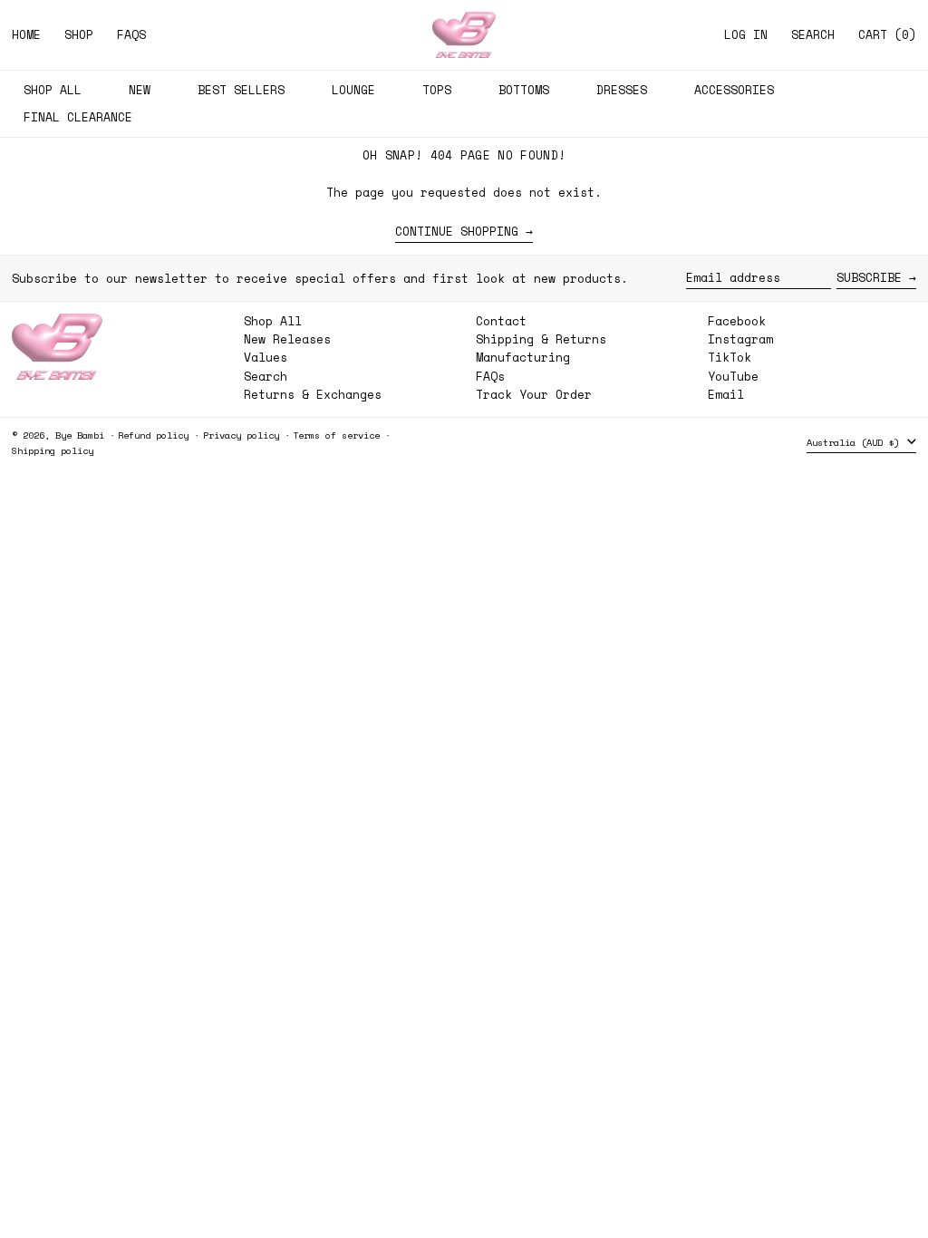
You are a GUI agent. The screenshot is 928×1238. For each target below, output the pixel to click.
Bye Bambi (79, 435)
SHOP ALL (53, 90)
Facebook (737, 321)
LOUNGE (353, 90)
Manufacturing (523, 357)
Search (265, 376)
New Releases (287, 339)
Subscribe (869, 277)
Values (265, 357)
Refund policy (153, 435)
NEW (139, 90)
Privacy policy (241, 435)
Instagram (740, 339)
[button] (813, 35)
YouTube (733, 376)
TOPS (436, 90)
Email (726, 394)
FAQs (490, 376)
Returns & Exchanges (313, 394)
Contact (501, 321)
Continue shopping (456, 232)
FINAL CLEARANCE (78, 117)
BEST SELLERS (241, 90)
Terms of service (336, 435)
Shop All (273, 321)
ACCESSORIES (734, 90)
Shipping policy (52, 450)
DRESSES (621, 90)
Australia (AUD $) (855, 442)
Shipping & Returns (541, 339)
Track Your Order (534, 394)
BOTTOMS (523, 90)
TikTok (729, 357)
